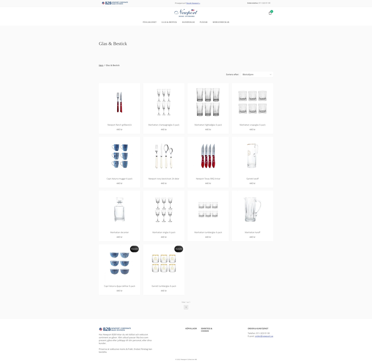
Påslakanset (150, 22)
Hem (101, 65)
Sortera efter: (232, 74)
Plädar (204, 22)
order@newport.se (264, 336)
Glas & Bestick (169, 22)
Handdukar (188, 22)
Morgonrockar (221, 22)
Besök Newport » (193, 3)
